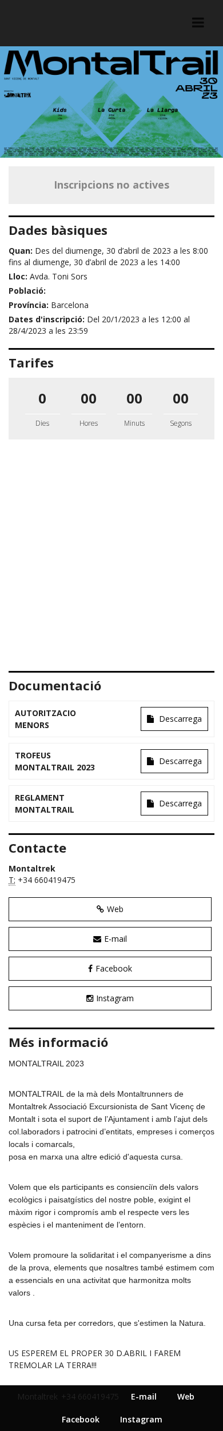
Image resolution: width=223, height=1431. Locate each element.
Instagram (115, 998)
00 (89, 398)
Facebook (113, 968)
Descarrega (179, 718)
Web (115, 909)
